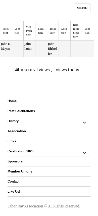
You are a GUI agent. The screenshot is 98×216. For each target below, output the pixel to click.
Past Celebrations (21, 111)
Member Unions (20, 171)
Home (12, 101)
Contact (13, 181)
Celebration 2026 (20, 151)
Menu (82, 8)
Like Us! (14, 191)
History (13, 121)
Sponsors (15, 161)
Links (12, 141)
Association (17, 131)
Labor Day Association (25, 206)
